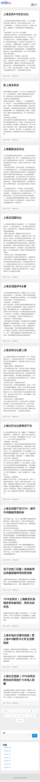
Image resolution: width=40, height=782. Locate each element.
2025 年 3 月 (7, 767)
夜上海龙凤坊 (11, 85)
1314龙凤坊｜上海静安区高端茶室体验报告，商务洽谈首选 (19, 602)
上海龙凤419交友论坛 (16, 14)
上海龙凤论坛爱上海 (15, 350)
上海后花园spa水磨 (14, 286)
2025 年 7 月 (7, 754)
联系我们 (25, 778)
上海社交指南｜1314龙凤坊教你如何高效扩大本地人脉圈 (19, 679)
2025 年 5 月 (7, 761)
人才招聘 (15, 778)
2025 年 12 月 (7, 747)
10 (22, 716)
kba (21, 778)
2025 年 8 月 (7, 751)
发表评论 (16, 76)
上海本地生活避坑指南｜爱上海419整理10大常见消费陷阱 (19, 639)
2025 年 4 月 (7, 764)
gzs (19, 778)
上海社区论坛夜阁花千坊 (17, 425)
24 (33, 716)
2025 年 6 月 (7, 757)
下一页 (20, 721)
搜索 (4, 733)
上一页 (5, 711)
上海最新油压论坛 (13, 149)
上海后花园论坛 (12, 217)
